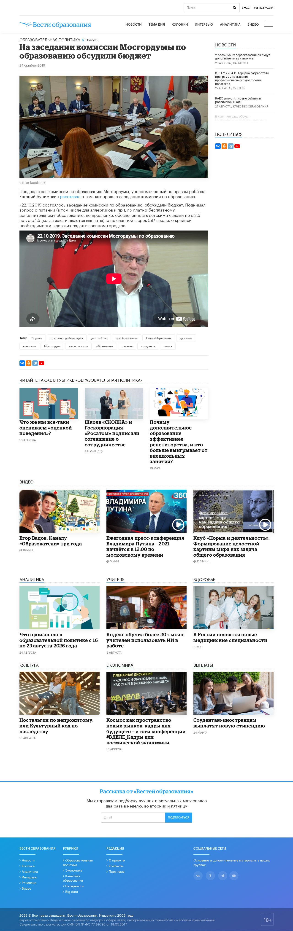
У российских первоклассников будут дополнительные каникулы (242, 56)
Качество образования (250, 106)
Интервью (204, 24)
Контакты (116, 865)
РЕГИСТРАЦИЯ (264, 7)
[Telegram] (35, 363)
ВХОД (246, 7)
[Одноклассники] (28, 363)
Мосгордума (52, 346)
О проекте (117, 859)
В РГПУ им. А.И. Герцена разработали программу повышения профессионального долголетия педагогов (242, 78)
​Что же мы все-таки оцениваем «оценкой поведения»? (45, 427)
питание (127, 346)
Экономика (73, 869)
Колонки (180, 24)
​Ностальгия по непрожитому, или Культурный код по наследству (56, 725)
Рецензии (29, 882)
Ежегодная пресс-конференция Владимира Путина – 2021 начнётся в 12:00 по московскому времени (145, 546)
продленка (148, 346)
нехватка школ (78, 346)
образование (104, 346)
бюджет (37, 337)
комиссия (29, 346)
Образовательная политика (49, 39)
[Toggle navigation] (269, 25)
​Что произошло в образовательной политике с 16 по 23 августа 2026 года (58, 640)
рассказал (70, 196)
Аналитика (230, 24)
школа (168, 346)
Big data (71, 891)
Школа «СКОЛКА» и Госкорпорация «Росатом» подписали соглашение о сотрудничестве (112, 433)
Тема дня (157, 24)
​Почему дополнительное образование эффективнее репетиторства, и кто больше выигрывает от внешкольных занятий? (179, 441)
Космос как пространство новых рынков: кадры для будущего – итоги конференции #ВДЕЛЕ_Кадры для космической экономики (146, 731)
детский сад (99, 337)
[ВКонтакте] (22, 363)
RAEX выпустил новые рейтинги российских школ (238, 100)
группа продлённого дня (67, 337)
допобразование (127, 337)
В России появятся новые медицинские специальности (230, 637)
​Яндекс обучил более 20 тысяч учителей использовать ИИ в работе (145, 640)
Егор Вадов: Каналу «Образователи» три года (50, 540)
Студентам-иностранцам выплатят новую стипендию (229, 722)
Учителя (239, 88)
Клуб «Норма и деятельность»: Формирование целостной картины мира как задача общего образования (231, 546)
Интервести (74, 885)
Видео (253, 24)
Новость (92, 39)
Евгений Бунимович (158, 337)
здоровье (186, 337)
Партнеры (117, 871)
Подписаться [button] (178, 817)
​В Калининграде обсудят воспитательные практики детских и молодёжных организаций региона (241, 119)
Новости (133, 24)
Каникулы (240, 62)
